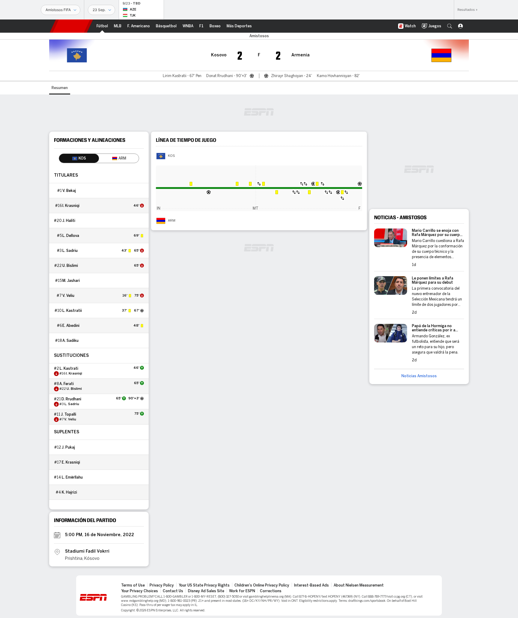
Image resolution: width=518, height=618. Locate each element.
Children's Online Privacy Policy (261, 585)
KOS (171, 156)
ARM (171, 220)
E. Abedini (70, 326)
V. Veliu (68, 296)
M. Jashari (71, 281)
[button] (449, 26)
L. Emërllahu (72, 477)
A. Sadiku (70, 341)
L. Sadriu (70, 251)
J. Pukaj (68, 447)
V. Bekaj (69, 191)
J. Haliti (68, 221)
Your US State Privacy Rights (204, 585)
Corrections (270, 591)
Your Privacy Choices (139, 591)
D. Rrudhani (71, 399)
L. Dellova (70, 236)
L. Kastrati (69, 368)
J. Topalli (68, 414)
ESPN (71, 26)
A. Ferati (66, 384)
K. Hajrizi (69, 492)
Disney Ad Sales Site (206, 591)
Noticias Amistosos (419, 376)
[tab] (79, 158)
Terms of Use (133, 585)
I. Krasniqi (70, 206)
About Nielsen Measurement (359, 585)
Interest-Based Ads (311, 585)
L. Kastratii (72, 311)
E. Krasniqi (71, 462)
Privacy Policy (162, 585)
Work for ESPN (242, 591)
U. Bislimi (70, 266)
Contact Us (173, 591)
